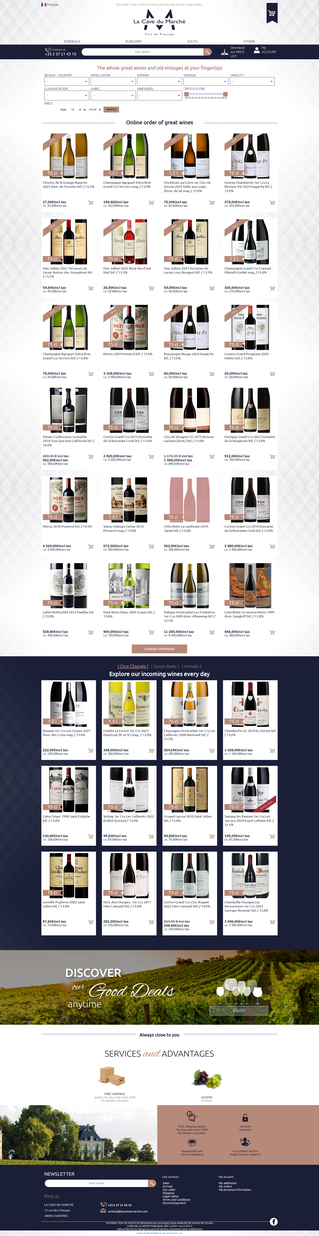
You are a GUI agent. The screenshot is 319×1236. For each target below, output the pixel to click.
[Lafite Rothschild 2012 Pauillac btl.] (68, 607)
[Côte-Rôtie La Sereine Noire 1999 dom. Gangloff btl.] (250, 607)
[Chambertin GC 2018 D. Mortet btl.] (250, 725)
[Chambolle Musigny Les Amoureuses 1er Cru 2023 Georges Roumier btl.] (250, 897)
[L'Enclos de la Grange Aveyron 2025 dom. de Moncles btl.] (69, 177)
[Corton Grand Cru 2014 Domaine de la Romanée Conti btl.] (250, 521)
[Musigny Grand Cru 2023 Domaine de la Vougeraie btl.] (250, 431)
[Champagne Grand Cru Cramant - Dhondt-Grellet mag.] (250, 263)
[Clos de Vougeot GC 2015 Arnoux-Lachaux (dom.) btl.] (190, 431)
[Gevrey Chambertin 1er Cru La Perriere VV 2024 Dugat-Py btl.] (250, 177)
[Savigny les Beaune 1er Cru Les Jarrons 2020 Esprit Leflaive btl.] (250, 811)
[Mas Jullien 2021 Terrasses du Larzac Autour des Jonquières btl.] (69, 263)
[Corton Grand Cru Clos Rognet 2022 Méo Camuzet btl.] (189, 897)
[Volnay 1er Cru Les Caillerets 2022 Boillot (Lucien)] (129, 811)
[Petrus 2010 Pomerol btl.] (69, 521)
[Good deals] (239, 996)
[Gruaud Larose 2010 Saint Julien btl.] (190, 811)
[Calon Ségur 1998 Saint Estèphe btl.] (69, 811)
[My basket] (272, 13)
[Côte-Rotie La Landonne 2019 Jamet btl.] (189, 521)
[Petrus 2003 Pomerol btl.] (129, 349)
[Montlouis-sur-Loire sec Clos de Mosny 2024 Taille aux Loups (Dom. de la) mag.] (189, 177)
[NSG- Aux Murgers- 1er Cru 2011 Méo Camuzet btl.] (129, 897)
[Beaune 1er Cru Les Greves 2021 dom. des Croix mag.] (68, 725)
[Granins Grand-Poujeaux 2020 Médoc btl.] (250, 349)
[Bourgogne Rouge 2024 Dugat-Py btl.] (189, 349)
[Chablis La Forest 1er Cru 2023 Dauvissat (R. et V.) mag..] (129, 725)
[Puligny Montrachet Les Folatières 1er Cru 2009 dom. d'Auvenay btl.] (190, 607)
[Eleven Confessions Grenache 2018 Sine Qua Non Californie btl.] (69, 431)
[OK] (207, 52)
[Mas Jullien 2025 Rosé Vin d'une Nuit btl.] (129, 263)
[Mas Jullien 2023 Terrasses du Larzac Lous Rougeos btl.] (190, 263)
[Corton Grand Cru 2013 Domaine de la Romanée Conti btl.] (129, 431)
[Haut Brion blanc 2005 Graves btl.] (129, 607)
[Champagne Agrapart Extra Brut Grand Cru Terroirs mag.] (129, 177)
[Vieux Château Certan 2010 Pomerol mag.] (129, 521)
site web (162, 1233)
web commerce (172, 1233)
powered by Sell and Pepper (147, 1233)
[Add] (91, 202)
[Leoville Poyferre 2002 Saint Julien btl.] (69, 897)
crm (180, 1233)
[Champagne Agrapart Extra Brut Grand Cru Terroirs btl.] (68, 349)
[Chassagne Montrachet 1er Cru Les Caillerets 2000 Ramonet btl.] (190, 725)
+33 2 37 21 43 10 (119, 1205)
